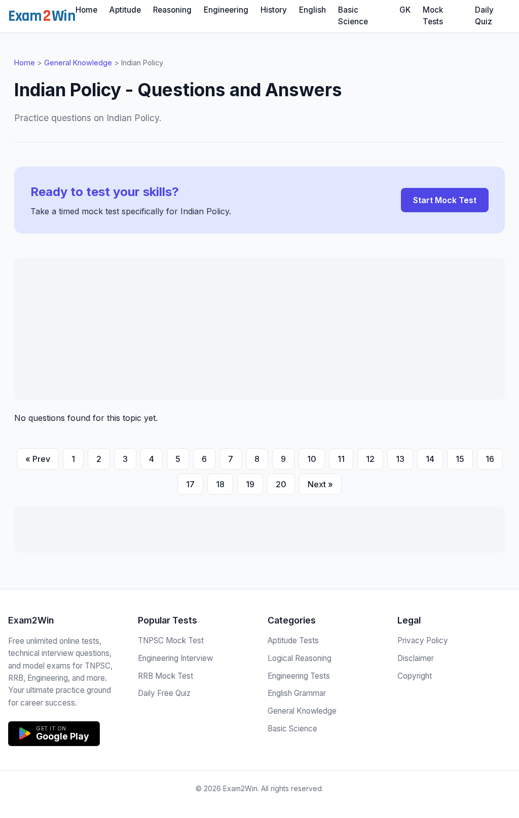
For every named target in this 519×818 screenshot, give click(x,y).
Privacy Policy (422, 640)
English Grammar (297, 693)
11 (341, 459)
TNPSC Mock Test (171, 640)
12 (370, 459)
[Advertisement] (259, 329)
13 (400, 459)
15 (460, 459)
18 (220, 484)
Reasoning (172, 10)
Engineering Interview (175, 658)
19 (250, 484)
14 (430, 459)
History (274, 10)
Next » (320, 484)
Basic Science (353, 15)
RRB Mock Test (165, 676)
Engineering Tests (299, 676)
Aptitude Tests (293, 640)
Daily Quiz (484, 15)
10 (311, 459)
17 (190, 484)
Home (86, 10)
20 (281, 484)
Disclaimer (415, 658)
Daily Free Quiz (164, 693)
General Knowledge (78, 62)
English (312, 10)
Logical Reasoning (299, 658)
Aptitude (125, 10)
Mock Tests (433, 15)
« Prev (37, 459)
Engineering (226, 10)
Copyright (414, 676)
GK (405, 10)
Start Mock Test (444, 200)
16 (490, 459)
